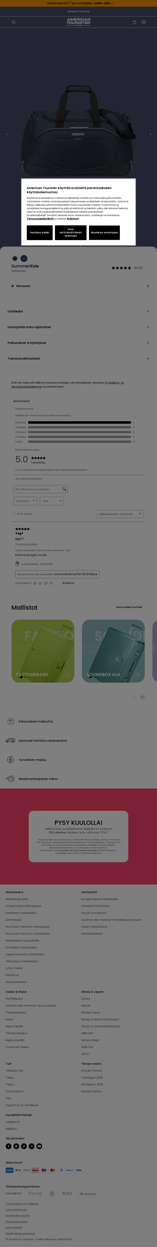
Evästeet (73, 218)
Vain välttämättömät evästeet (71, 233)
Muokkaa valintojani (104, 232)
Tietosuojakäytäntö (40, 218)
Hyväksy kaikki (39, 232)
